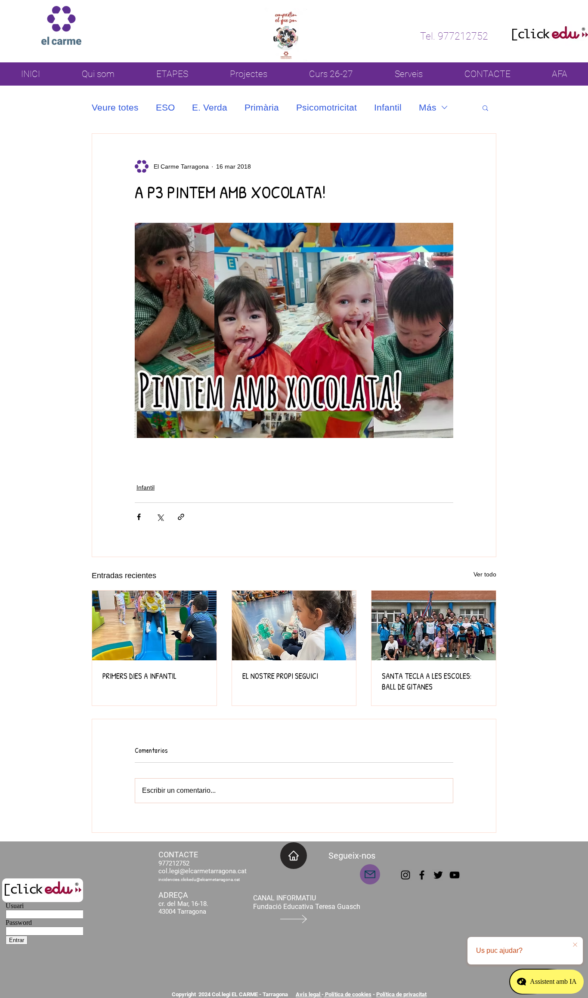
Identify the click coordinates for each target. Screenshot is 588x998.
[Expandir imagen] (294, 330)
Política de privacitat (401, 994)
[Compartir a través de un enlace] (181, 517)
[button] (485, 107)
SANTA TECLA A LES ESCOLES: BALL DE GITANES (426, 681)
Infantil (388, 107)
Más (427, 107)
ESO (165, 107)
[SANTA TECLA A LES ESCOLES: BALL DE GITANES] (433, 625)
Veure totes (115, 107)
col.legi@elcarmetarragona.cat (202, 871)
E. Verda (209, 107)
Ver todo (484, 574)
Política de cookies (347, 994)
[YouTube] (455, 875)
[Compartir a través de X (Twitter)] (160, 517)
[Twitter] (438, 875)
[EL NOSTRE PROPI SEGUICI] (294, 625)
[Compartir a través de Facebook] (139, 517)
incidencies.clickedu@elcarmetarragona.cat (199, 879)
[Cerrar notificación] (575, 945)
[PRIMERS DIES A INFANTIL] (154, 625)
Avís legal (309, 994)
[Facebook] (422, 875)
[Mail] (370, 874)
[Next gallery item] (443, 330)
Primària (261, 107)
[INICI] (293, 855)
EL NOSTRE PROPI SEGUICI (280, 676)
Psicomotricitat (326, 107)
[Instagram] (405, 875)
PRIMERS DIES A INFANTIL (139, 676)
